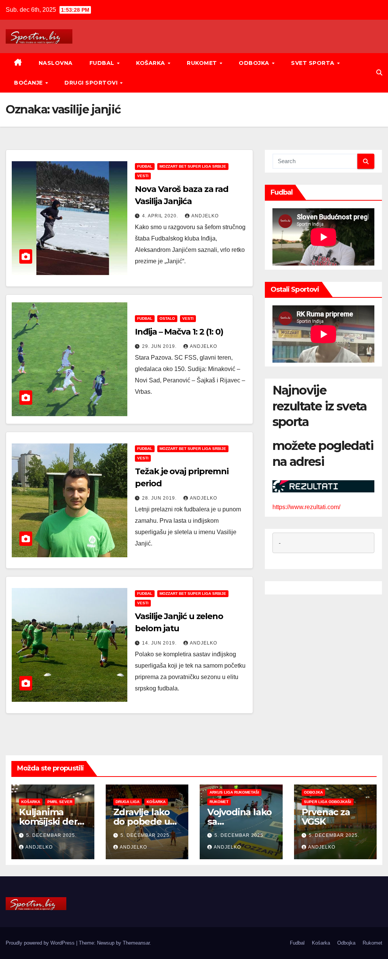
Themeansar (136, 943)
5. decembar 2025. (51, 835)
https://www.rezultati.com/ (306, 507)
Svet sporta (313, 63)
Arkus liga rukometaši (234, 792)
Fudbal (102, 63)
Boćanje (29, 82)
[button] (379, 72)
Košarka (151, 63)
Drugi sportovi (91, 82)
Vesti (143, 176)
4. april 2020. (161, 216)
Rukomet (203, 63)
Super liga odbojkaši (327, 802)
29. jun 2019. (160, 346)
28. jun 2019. (160, 498)
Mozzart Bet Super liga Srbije (193, 166)
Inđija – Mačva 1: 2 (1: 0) (179, 332)
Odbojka (255, 63)
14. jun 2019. (160, 643)
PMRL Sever (59, 802)
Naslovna (56, 63)
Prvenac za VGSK (326, 817)
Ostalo (167, 318)
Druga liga (127, 802)
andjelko (205, 216)
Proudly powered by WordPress (41, 943)
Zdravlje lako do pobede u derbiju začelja (145, 821)
